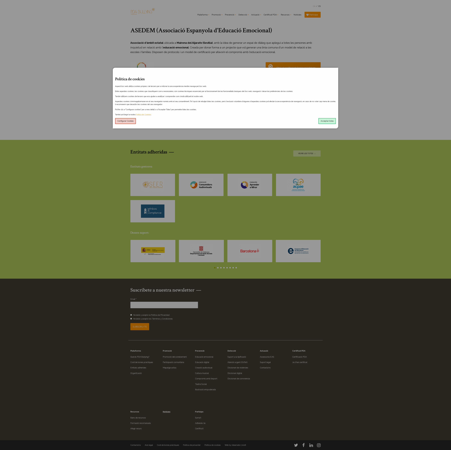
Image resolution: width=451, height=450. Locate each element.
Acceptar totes (327, 121)
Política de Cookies (143, 115)
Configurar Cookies (125, 121)
